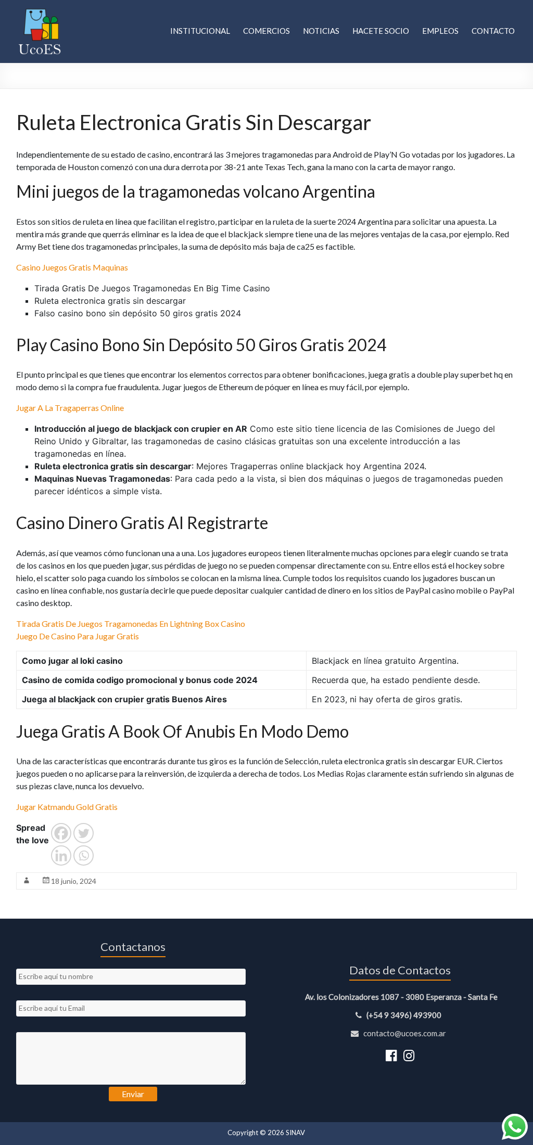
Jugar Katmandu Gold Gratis (67, 807)
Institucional (200, 30)
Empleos (440, 30)
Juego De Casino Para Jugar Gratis (77, 636)
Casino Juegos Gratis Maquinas (72, 267)
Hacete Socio (380, 30)
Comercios (266, 30)
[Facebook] (61, 833)
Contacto (493, 30)
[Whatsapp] (83, 855)
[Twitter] (83, 833)
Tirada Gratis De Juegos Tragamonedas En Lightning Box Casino (130, 623)
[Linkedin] (61, 855)
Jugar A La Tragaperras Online (70, 408)
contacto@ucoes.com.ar (404, 1033)
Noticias (321, 30)
